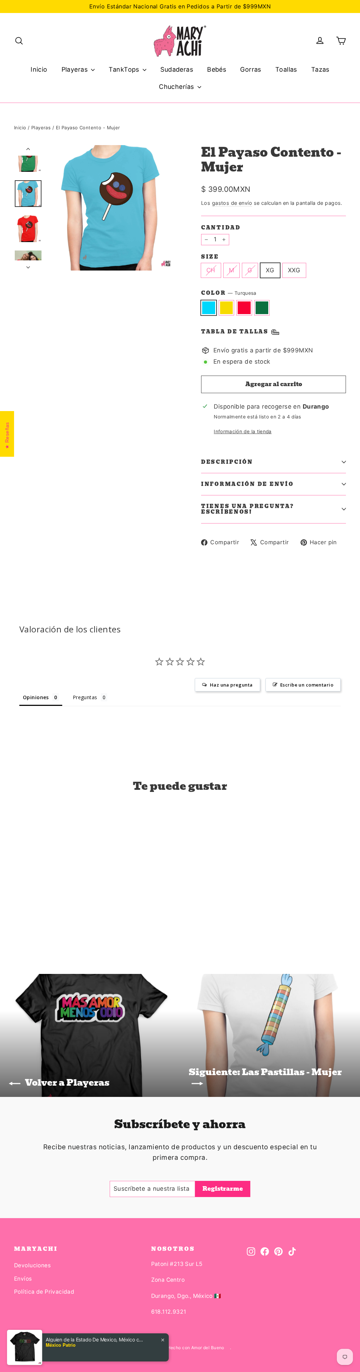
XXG (294, 270)
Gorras (250, 69)
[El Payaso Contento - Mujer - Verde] (45, 920)
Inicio (39, 69)
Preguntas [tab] (85, 697)
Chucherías (177, 86)
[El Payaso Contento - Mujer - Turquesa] (18, 920)
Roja (244, 307)
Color (229, 293)
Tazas (320, 69)
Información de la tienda (242, 431)
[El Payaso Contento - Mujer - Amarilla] (27, 920)
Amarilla (226, 307)
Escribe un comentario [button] (306, 685)
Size (210, 257)
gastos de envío (232, 203)
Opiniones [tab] (36, 697)
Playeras (76, 69)
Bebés (216, 69)
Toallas (286, 69)
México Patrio (61, 1345)
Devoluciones (32, 1265)
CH (211, 270)
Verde (262, 307)
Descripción (227, 462)
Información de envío (247, 484)
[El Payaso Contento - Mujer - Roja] (36, 920)
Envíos (23, 1278)
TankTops (125, 69)
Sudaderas (176, 69)
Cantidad (221, 227)
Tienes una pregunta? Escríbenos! (247, 509)
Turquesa (208, 307)
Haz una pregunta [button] (231, 685)
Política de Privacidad (44, 1291)
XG (270, 270)
